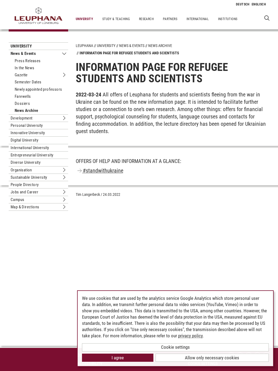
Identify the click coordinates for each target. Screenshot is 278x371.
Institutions (228, 19)
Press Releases (28, 60)
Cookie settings (175, 347)
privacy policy (190, 335)
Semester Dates (28, 82)
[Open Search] (267, 18)
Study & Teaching (116, 19)
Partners (170, 19)
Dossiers (22, 103)
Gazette (21, 75)
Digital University (24, 140)
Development (21, 118)
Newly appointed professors (38, 89)
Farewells (23, 96)
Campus (17, 199)
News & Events (23, 53)
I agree (118, 357)
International (198, 19)
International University (30, 147)
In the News (24, 67)
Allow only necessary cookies (212, 357)
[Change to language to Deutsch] (242, 4)
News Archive (26, 110)
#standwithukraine (103, 170)
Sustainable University (29, 177)
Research (146, 19)
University (84, 19)
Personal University (27, 125)
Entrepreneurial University (32, 155)
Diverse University (25, 162)
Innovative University (28, 132)
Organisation (21, 170)
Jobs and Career (24, 192)
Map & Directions (25, 207)
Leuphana (84, 45)
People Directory (25, 184)
